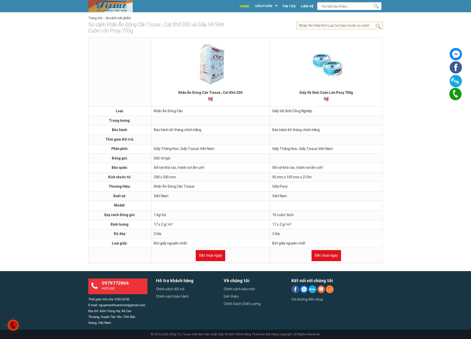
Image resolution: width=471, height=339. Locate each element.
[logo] (116, 6)
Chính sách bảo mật (239, 289)
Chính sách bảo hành (172, 296)
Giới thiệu (231, 296)
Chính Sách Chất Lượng (242, 304)
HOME (244, 6)
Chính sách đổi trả (170, 289)
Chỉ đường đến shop (307, 299)
